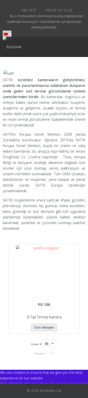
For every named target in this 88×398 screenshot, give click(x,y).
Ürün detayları (44, 327)
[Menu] (53, 47)
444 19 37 (29, 10)
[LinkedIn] (47, 3)
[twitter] (41, 3)
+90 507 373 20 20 (58, 10)
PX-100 (44, 304)
